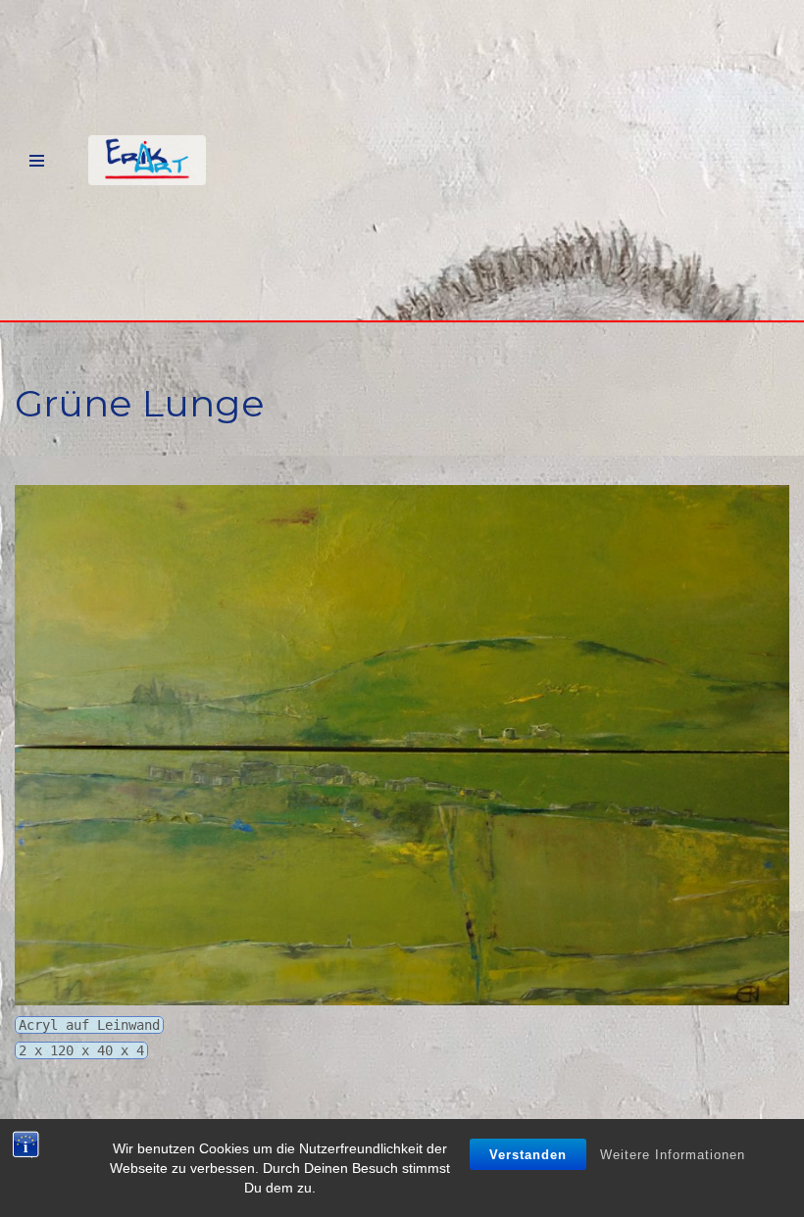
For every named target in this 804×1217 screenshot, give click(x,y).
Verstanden (528, 1154)
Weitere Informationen (672, 1154)
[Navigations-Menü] (37, 160)
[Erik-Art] (147, 159)
